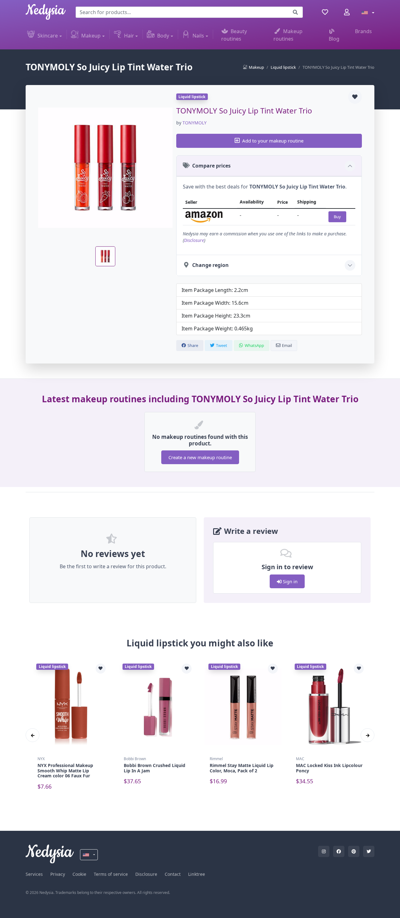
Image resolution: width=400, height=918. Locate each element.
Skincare (48, 35)
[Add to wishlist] (355, 97)
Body (163, 35)
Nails (198, 35)
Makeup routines (287, 35)
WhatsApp (254, 345)
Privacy (57, 874)
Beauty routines (234, 35)
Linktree (196, 874)
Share (193, 345)
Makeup (91, 35)
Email (287, 345)
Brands (363, 31)
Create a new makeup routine (200, 457)
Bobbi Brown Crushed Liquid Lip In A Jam (154, 768)
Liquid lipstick (283, 67)
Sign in (290, 581)
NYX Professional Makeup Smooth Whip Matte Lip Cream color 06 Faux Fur (65, 770)
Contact (173, 874)
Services (34, 874)
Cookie (79, 874)
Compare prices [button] (211, 165)
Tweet (221, 345)
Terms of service (111, 874)
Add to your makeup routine (272, 141)
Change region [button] (210, 265)
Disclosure (194, 240)
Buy (337, 216)
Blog (334, 38)
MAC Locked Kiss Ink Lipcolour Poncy (329, 768)
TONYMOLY (194, 123)
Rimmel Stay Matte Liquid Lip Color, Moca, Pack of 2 (241, 768)
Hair (129, 35)
